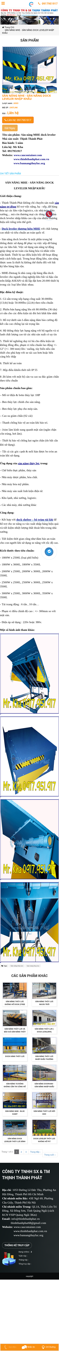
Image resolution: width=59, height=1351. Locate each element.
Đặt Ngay (10, 128)
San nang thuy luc (33, 966)
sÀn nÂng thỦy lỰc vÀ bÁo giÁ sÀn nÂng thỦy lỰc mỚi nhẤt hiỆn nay (15, 1032)
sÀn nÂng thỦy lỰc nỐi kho (44, 1112)
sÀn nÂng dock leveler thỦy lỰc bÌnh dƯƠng (14, 1141)
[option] (7, 88)
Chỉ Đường (51, 1346)
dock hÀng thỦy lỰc (14, 1056)
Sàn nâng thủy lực (17, 966)
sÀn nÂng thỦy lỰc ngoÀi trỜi (44, 1003)
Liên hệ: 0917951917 (19, 120)
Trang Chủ (9, 27)
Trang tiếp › (35, 1151)
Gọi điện (12, 1346)
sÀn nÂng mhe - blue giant (14, 1112)
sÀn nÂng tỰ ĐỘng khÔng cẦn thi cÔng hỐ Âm (15, 1086)
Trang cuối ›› (50, 1154)
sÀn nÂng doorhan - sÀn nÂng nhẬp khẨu (44, 1085)
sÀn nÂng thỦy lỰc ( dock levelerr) (44, 1030)
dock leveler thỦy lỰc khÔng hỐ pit (44, 1140)
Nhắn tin (31, 1346)
